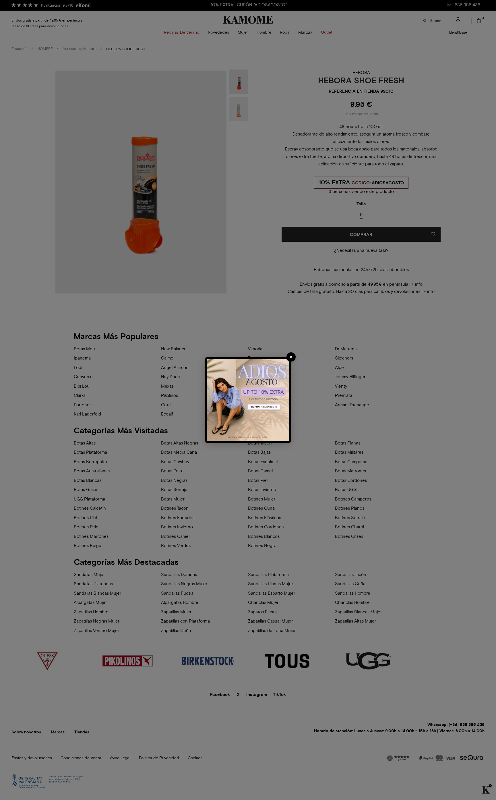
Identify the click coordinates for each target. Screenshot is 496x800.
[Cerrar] (291, 357)
